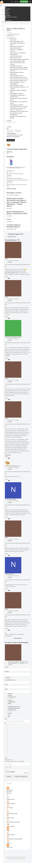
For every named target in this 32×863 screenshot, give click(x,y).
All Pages (12, 118)
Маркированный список (14, 706)
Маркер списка (12, 710)
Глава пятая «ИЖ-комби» (16, 56)
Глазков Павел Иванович (13, 34)
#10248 (10, 381)
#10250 (10, 469)
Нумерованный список (14, 708)
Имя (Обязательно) (10, 680)
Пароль (7, 671)
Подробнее (8, 455)
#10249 (10, 421)
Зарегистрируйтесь (13, 663)
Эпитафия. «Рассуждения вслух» (18, 116)
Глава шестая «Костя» (15, 57)
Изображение (11, 701)
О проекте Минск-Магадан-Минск (14, 226)
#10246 (10, 300)
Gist (9, 716)
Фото (2, 25)
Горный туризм (10, 826)
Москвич (10, 130)
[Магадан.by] (1, 1)
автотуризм (18, 130)
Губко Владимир (11, 133)
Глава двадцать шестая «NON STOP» (19, 111)
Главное (2, 10)
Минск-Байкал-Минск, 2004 (16, 41)
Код (9, 714)
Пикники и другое (11, 803)
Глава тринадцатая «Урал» (16, 75)
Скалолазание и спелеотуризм (14, 839)
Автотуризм (10, 35)
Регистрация (24, 1)
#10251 (10, 502)
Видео (2, 29)
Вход (17, 1)
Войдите (22, 663)
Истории (2, 14)
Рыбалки (9, 843)
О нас (9, 219)
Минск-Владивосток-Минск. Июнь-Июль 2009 (17, 212)
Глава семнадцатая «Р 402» (16, 85)
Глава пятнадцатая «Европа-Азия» (18, 80)
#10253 (10, 577)
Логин (6, 667)
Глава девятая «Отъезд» (16, 65)
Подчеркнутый (12, 697)
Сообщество (2, 22)
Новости (9, 793)
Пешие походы (10, 817)
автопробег (11, 131)
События (2, 18)
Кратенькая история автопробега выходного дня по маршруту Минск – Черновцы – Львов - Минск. (17, 202)
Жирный (10, 693)
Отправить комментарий (20, 776)
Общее (8, 830)
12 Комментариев (12, 38)
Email (6, 684)
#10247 (10, 340)
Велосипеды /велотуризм (13, 195)
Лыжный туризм (11, 834)
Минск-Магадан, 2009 (11, 229)
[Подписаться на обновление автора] (7, 153)
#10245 (10, 262)
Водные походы (11, 799)
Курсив (10, 695)
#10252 (10, 540)
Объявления (9, 221)
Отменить (8, 776)
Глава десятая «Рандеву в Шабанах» (19, 67)
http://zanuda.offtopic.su (11, 272)
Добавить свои (12, 236)
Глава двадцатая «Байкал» (16, 93)
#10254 (10, 612)
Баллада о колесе (14, 193)
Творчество (10, 847)
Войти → (8, 677)
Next (10, 120)
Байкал (18, 131)
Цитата (10, 713)
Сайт (6, 689)
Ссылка (10, 700)
